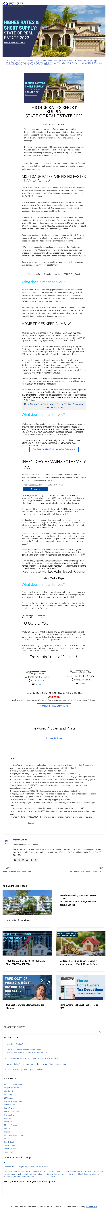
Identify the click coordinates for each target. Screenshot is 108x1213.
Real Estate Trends (83, 63)
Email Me (37, 684)
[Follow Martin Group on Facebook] (15, 860)
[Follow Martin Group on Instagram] (23, 860)
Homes (50, 62)
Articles (9, 61)
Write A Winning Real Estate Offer (17, 870)
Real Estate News (54, 63)
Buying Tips (82, 61)
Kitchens (77, 62)
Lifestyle (86, 62)
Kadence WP (91, 1206)
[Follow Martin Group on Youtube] (27, 860)
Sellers (9, 64)
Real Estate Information (37, 63)
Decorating (92, 61)
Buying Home (72, 61)
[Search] (100, 1032)
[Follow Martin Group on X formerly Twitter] (19, 860)
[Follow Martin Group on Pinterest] (35, 860)
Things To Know (41, 64)
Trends (51, 64)
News (93, 62)
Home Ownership (29, 62)
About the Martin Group (13, 1084)
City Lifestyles (9, 1091)
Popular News (11, 63)
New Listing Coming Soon (18, 920)
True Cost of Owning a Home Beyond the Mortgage (25, 1070)
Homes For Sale (60, 62)
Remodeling (96, 63)
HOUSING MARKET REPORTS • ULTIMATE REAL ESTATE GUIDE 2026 (32, 1058)
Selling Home (18, 64)
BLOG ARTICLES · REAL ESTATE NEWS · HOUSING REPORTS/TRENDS (36, 61)
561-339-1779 (41, 1177)
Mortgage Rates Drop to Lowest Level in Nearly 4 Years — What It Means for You (36, 1064)
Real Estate (22, 63)
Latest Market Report (54, 578)
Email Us (52, 1177)
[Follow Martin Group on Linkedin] (31, 860)
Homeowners (42, 62)
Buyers (63, 61)
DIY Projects (17, 62)
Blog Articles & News (12, 1088)
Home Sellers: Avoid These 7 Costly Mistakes (86, 870)
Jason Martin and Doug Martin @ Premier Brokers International (27, 1167)
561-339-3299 (37, 680)
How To (70, 62)
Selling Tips (29, 64)
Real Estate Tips (68, 63)
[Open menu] (103, 4)
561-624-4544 (82, 679)
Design (8, 62)
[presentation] (27, 902)
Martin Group (20, 839)
